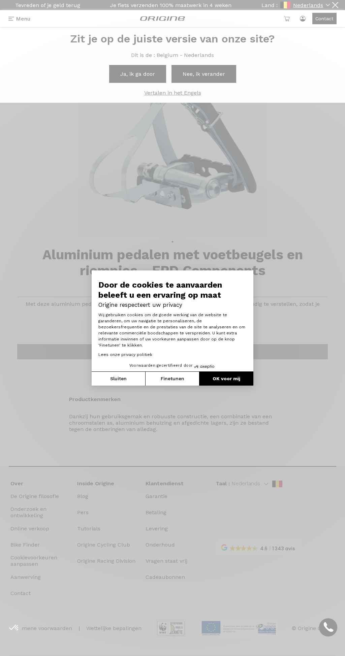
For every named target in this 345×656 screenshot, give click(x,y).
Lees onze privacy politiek (125, 354)
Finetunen (172, 378)
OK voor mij (226, 378)
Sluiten (118, 378)
